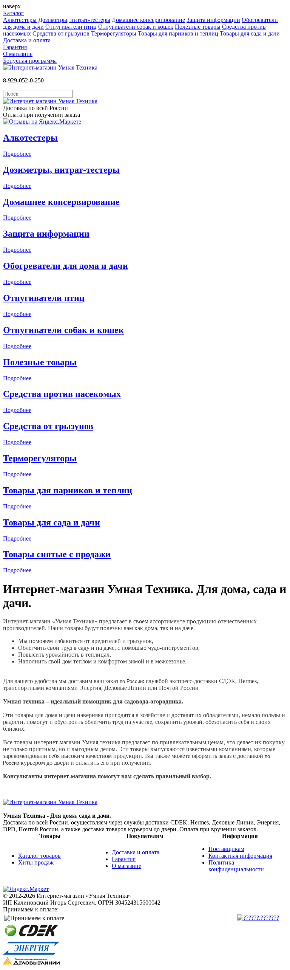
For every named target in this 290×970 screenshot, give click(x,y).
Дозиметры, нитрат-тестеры (74, 20)
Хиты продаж (36, 862)
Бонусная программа (30, 60)
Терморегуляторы (113, 33)
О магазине (17, 54)
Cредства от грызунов (60, 33)
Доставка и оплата (27, 40)
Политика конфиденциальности (236, 865)
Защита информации (213, 20)
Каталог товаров (39, 855)
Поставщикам (226, 849)
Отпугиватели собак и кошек (135, 26)
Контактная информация (240, 855)
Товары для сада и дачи (250, 33)
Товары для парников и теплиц (178, 33)
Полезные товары (198, 26)
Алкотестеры (20, 20)
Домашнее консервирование (148, 20)
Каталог (13, 13)
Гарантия (15, 47)
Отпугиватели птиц (71, 26)
